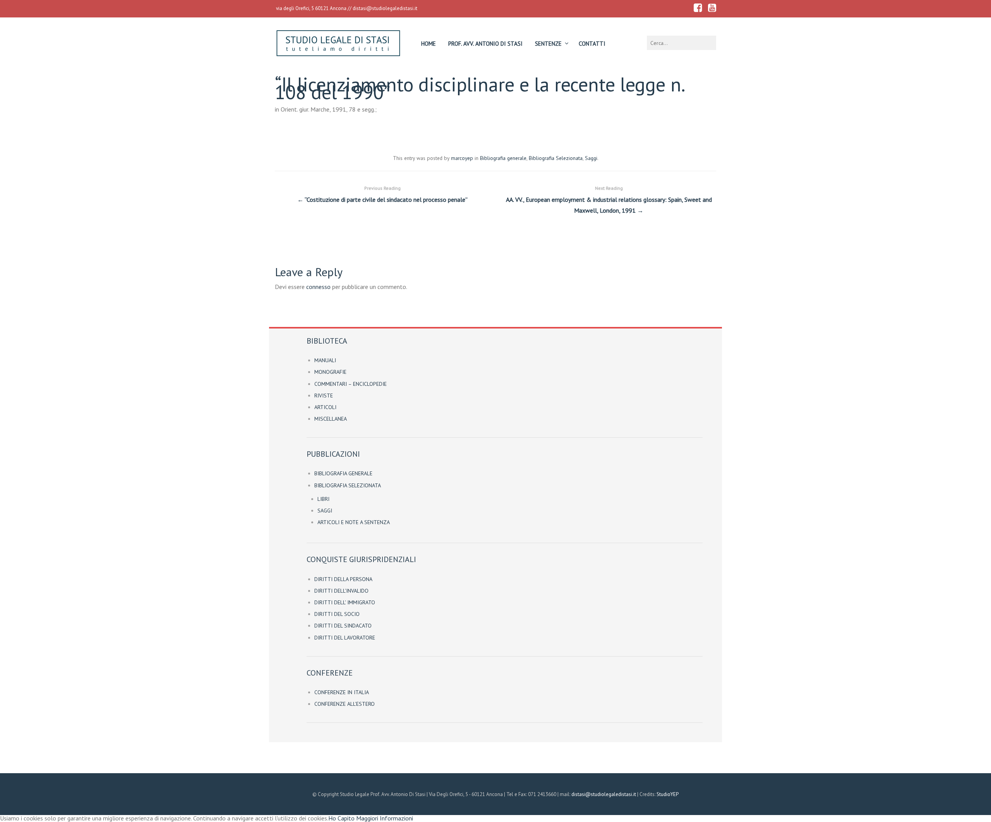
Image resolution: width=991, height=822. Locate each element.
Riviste (323, 395)
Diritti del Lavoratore (344, 637)
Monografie (330, 371)
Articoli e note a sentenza (353, 522)
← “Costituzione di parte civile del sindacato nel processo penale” (382, 194)
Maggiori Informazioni (384, 818)
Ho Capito (341, 818)
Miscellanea (330, 418)
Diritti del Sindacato (343, 625)
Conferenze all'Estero (344, 703)
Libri (323, 498)
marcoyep (462, 158)
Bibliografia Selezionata (556, 158)
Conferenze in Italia (341, 692)
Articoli (325, 407)
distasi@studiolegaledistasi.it (385, 8)
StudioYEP (668, 794)
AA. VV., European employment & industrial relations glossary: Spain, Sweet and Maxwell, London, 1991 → (609, 200)
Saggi (591, 158)
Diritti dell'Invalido (341, 590)
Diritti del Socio (337, 613)
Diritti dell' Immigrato (344, 602)
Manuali (325, 360)
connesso (318, 287)
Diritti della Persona (343, 579)
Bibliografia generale (503, 158)
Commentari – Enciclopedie (350, 383)
